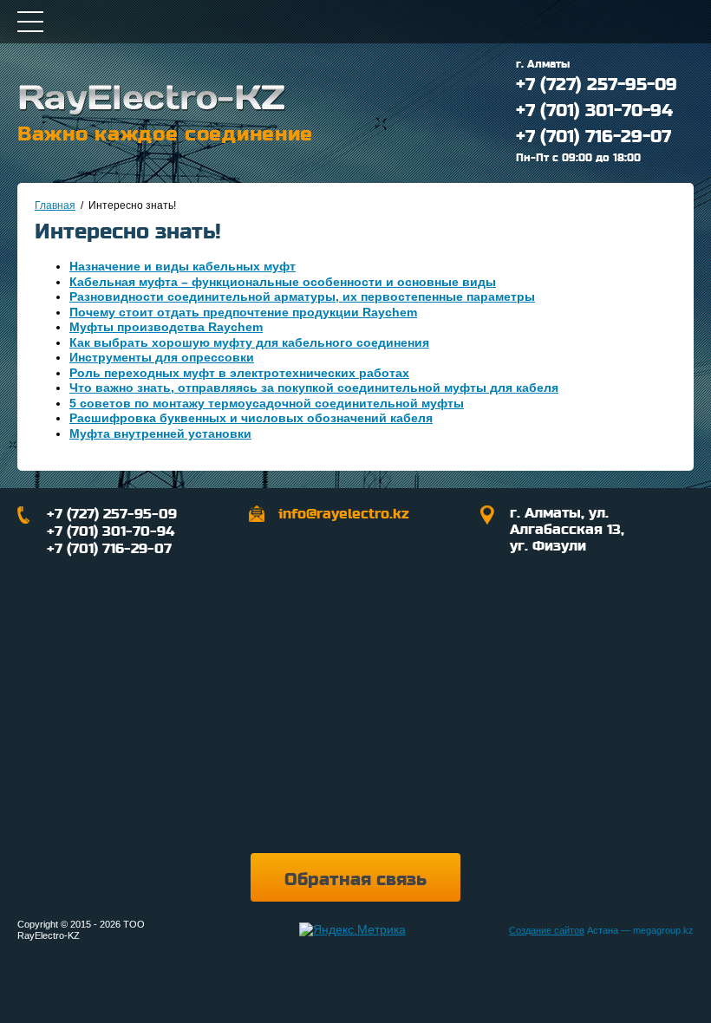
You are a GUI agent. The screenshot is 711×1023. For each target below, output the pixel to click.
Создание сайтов (546, 930)
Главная (55, 205)
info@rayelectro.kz (343, 514)
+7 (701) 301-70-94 (594, 111)
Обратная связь (355, 880)
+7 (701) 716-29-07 (593, 137)
